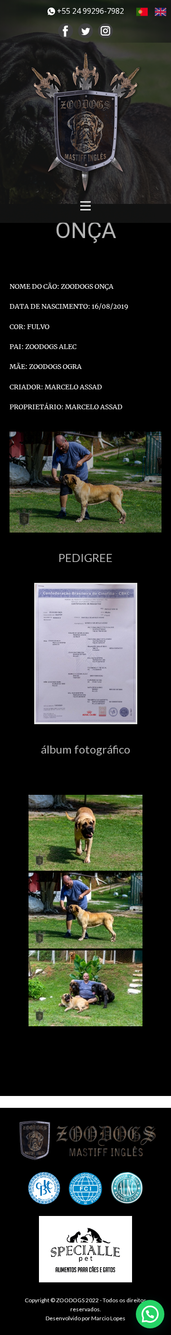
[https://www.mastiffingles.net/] (85, 122)
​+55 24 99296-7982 (89, 11)
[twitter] (85, 30)
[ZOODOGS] (90, 1140)
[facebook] (65, 30)
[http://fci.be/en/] (85, 1189)
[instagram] (105, 30)
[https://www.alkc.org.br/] (126, 1188)
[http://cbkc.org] (44, 1188)
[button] (150, 1314)
